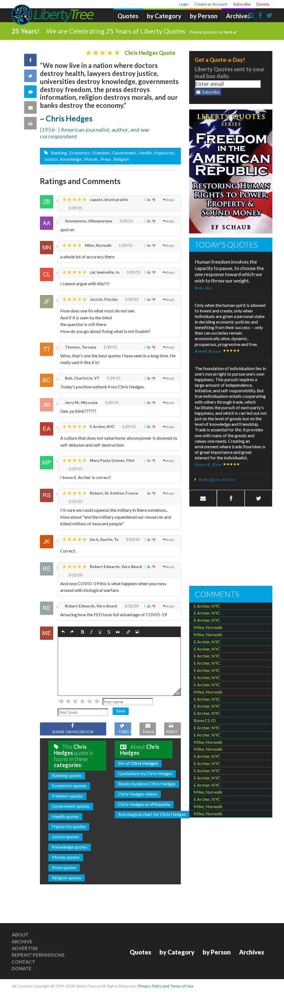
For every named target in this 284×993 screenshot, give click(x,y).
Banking (58, 152)
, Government (123, 152)
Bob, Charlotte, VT (82, 378)
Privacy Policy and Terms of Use (165, 986)
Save (120, 710)
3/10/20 (132, 539)
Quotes (128, 16)
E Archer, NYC (102, 426)
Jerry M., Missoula (81, 402)
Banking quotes (67, 775)
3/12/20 (75, 574)
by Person (203, 16)
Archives (238, 16)
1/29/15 (75, 207)
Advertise (25, 948)
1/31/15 (75, 501)
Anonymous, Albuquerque (88, 220)
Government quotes (71, 806)
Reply (170, 200)
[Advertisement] (230, 547)
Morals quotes (66, 857)
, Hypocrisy (163, 152)
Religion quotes (66, 877)
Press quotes (64, 867)
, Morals (90, 159)
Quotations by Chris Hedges (145, 773)
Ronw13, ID (205, 720)
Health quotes (65, 816)
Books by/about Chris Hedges (147, 783)
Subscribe (241, 4)
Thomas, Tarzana (80, 347)
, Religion (120, 159)
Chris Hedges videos (137, 793)
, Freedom (100, 152)
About (20, 935)
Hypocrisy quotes (69, 826)
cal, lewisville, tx (104, 272)
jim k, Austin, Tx (104, 539)
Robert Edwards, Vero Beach (115, 566)
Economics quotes (69, 785)
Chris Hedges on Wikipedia (144, 804)
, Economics (79, 152)
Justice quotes (65, 836)
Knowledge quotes (69, 846)
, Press (105, 159)
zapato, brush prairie (108, 199)
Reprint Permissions (38, 955)
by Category (164, 16)
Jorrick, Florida (103, 299)
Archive (22, 941)
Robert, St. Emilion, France (113, 493)
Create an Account (210, 4)
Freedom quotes (67, 795)
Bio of (138, 763)
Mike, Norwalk (97, 245)
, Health (144, 152)
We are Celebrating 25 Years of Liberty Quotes (139, 31)
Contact (23, 962)
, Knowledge (70, 159)
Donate (262, 4)
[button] (63, 632)
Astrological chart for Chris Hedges (152, 814)
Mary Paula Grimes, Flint (112, 460)
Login (184, 4)
